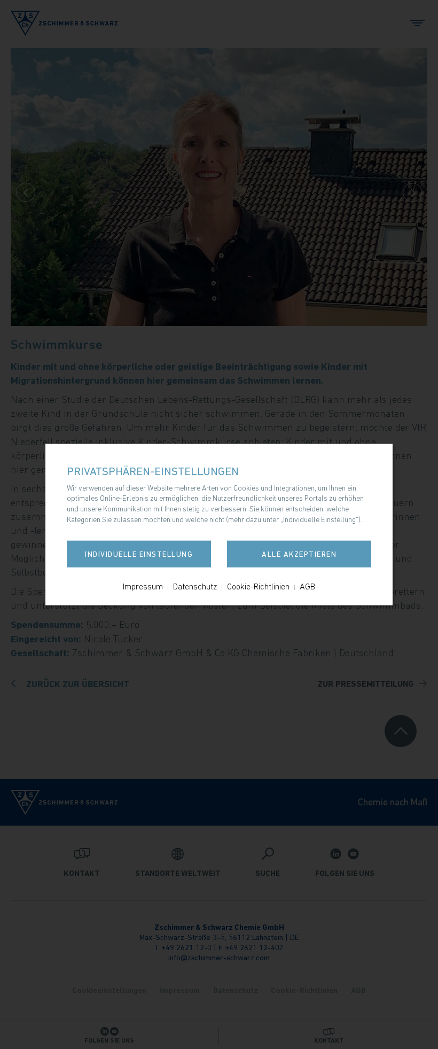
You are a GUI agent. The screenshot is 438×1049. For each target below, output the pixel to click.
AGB (307, 586)
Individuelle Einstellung (139, 554)
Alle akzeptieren (299, 554)
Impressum (143, 586)
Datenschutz (195, 586)
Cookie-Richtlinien (258, 586)
